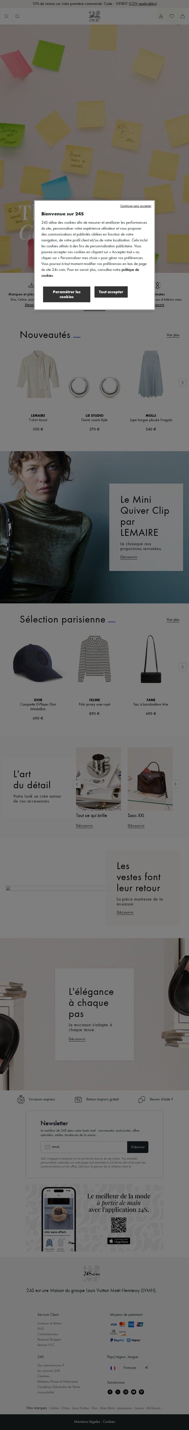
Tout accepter (111, 292)
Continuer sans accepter (135, 206)
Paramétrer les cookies (66, 294)
